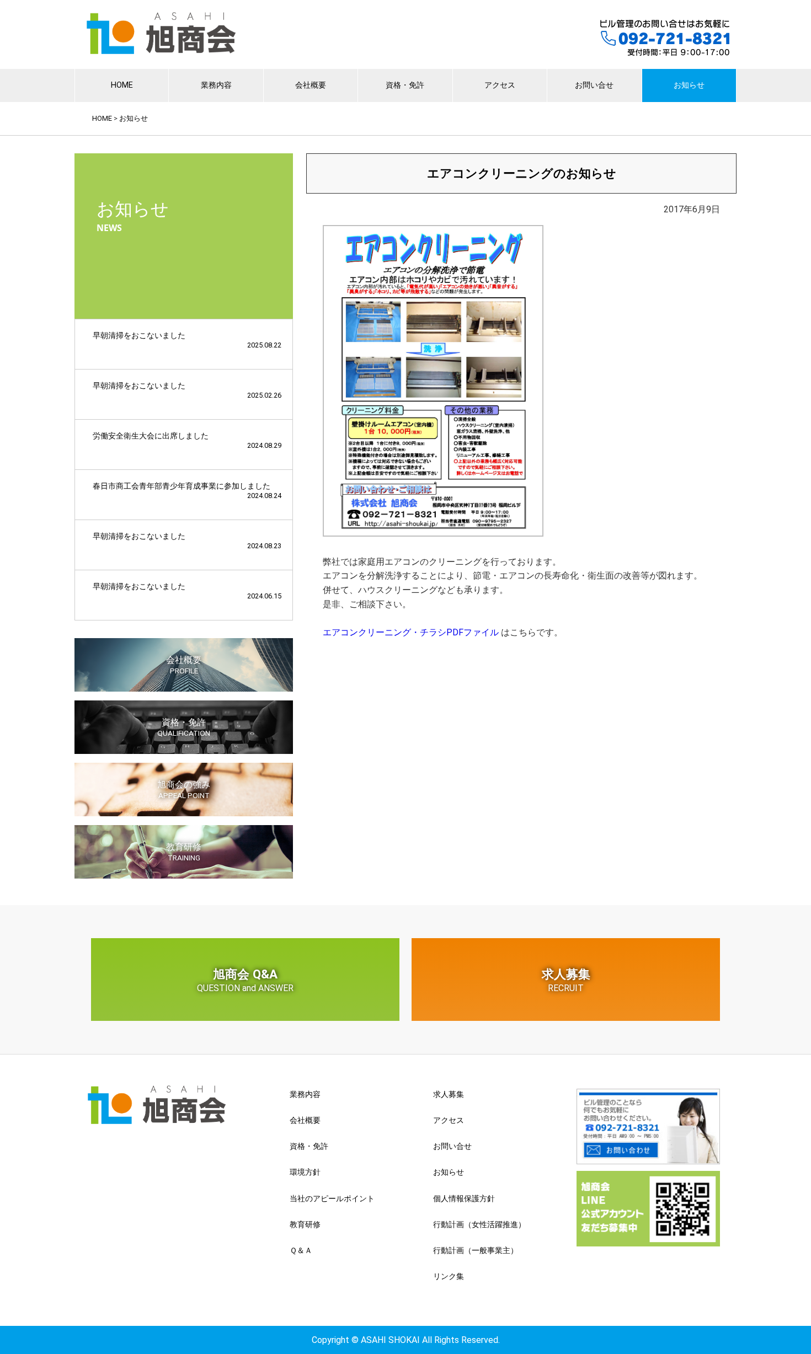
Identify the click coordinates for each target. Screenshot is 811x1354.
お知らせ (689, 85)
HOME (122, 85)
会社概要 (310, 85)
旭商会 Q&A (245, 980)
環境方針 (305, 1172)
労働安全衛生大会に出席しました (187, 440)
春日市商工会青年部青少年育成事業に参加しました (187, 490)
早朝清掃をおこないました (187, 340)
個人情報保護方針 (464, 1198)
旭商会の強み (183, 789)
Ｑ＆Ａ (301, 1250)
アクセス (499, 85)
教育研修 (183, 852)
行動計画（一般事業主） (475, 1250)
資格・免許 (405, 85)
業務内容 (216, 85)
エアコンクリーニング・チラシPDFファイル (411, 632)
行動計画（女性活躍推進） (479, 1224)
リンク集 (448, 1276)
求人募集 (566, 980)
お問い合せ (594, 85)
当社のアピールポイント (332, 1198)
